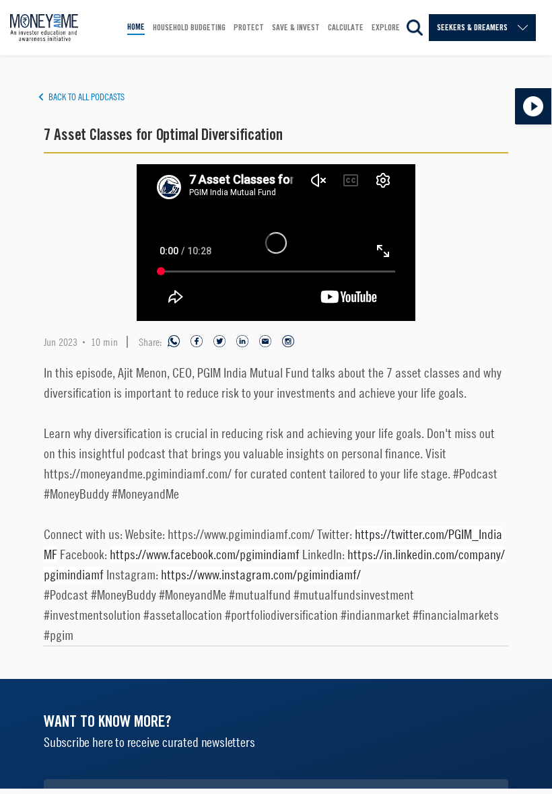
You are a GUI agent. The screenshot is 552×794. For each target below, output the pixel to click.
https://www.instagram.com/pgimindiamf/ (261, 574)
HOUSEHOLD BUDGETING (189, 27)
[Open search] (415, 28)
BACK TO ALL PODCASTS (86, 97)
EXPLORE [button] (386, 27)
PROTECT (249, 27)
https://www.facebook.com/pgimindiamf (205, 554)
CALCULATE (346, 27)
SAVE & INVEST (296, 27)
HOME (136, 26)
